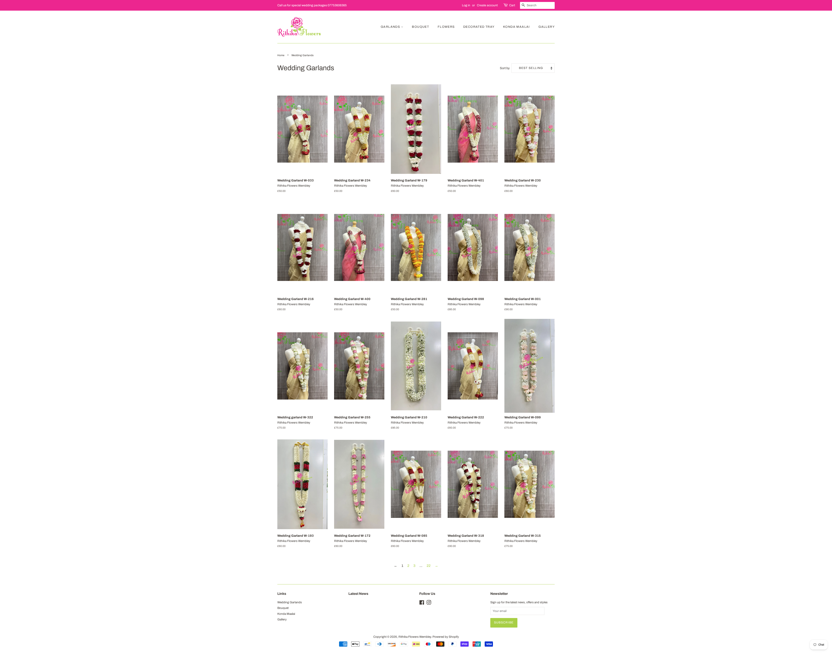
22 (429, 566)
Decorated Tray (479, 26)
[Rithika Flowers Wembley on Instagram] (428, 603)
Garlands (391, 26)
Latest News (358, 593)
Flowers (446, 26)
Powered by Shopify (445, 636)
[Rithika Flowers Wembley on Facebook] (421, 603)
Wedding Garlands (289, 602)
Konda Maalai (516, 26)
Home (280, 55)
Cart (512, 5)
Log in (466, 5)
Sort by (505, 68)
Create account (487, 5)
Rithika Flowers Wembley (414, 636)
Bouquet (420, 26)
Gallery (546, 26)
